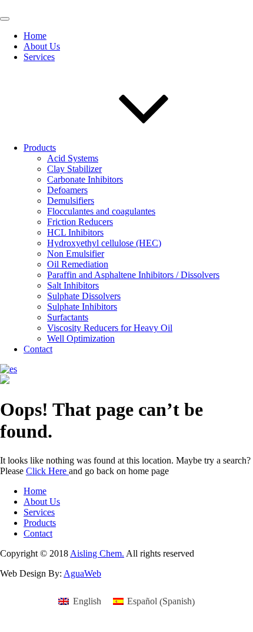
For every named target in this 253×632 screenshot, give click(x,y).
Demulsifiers (70, 201)
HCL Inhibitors (75, 232)
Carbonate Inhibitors (85, 179)
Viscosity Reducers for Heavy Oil (109, 328)
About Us (42, 46)
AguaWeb (82, 573)
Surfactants (67, 317)
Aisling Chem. (97, 553)
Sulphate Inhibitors (82, 307)
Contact (38, 349)
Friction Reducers (80, 222)
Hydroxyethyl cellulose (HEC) (104, 243)
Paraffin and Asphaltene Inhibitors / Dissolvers (133, 275)
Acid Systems (72, 158)
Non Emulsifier (75, 254)
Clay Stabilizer (74, 169)
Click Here (47, 471)
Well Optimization (81, 338)
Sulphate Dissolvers (84, 296)
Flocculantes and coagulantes (101, 211)
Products (40, 148)
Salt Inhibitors (73, 285)
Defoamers (67, 190)
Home (35, 36)
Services (39, 57)
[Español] (8, 369)
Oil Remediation (77, 264)
